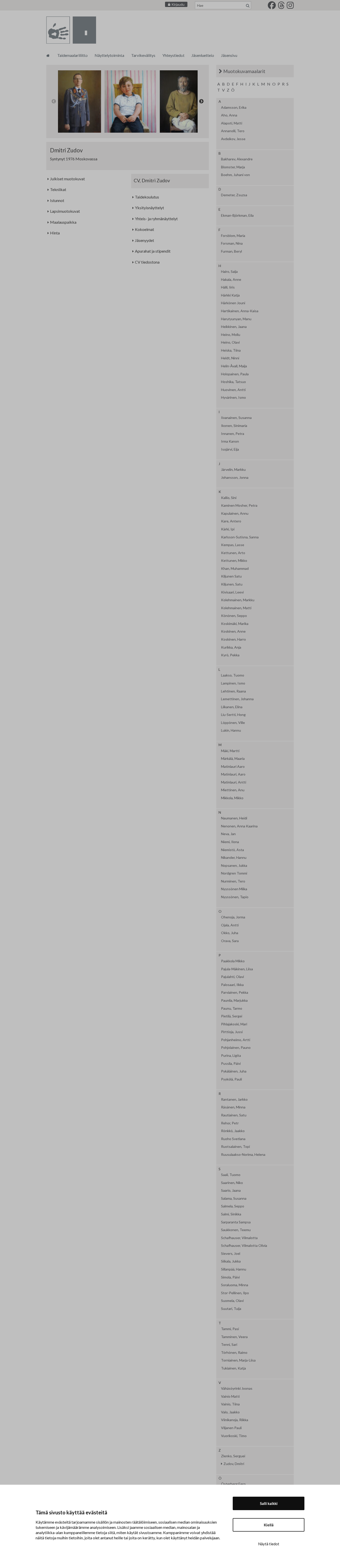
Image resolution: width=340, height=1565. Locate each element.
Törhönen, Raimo (234, 1353)
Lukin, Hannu (231, 730)
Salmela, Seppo (232, 1206)
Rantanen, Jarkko (234, 1099)
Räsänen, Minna (233, 1107)
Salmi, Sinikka (231, 1214)
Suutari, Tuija (231, 1309)
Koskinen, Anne (233, 631)
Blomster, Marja (233, 167)
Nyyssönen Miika (234, 889)
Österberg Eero (233, 1484)
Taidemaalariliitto (72, 55)
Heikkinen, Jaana (234, 327)
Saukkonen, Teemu (236, 1230)
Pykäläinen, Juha (233, 1071)
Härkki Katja (230, 295)
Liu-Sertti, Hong (233, 715)
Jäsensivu (229, 55)
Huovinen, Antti (233, 390)
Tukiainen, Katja (233, 1368)
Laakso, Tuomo (232, 675)
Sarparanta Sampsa (236, 1222)
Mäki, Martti (230, 751)
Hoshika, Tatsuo (233, 382)
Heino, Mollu (230, 335)
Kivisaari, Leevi (232, 592)
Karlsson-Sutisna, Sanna (240, 537)
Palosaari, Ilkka (232, 985)
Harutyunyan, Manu (236, 319)
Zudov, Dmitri (234, 1464)
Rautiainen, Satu (233, 1115)
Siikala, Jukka (231, 1261)
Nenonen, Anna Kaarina (239, 826)
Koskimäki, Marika (234, 624)
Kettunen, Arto (233, 553)
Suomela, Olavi (232, 1301)
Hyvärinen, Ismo (233, 397)
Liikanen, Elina (231, 707)
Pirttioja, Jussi (232, 1032)
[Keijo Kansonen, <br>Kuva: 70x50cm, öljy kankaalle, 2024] (182, 101)
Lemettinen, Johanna (237, 699)
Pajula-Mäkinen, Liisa (237, 969)
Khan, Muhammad (235, 569)
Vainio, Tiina (230, 1404)
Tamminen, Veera (234, 1337)
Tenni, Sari (229, 1345)
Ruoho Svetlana (233, 1139)
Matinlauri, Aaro (233, 774)
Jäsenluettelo (202, 55)
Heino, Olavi (230, 342)
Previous (53, 101)
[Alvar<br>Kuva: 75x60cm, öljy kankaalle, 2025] (130, 101)
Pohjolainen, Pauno (236, 1048)
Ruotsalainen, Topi (235, 1147)
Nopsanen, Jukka (234, 866)
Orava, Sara (230, 941)
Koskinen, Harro (233, 639)
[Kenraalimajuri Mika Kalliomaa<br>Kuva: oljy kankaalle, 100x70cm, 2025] (79, 101)
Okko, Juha (229, 933)
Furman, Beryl (231, 251)
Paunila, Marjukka (234, 1000)
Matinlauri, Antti (233, 782)
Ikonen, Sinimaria (234, 426)
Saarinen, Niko (232, 1183)
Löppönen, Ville (233, 723)
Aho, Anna (229, 115)
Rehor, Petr (230, 1123)
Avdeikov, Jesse (233, 139)
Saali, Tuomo (230, 1175)
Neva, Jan (228, 834)
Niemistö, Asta (232, 850)
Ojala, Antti (230, 925)
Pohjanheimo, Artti (235, 1040)
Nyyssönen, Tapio (234, 897)
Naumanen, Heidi (234, 818)
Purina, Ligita (231, 1056)
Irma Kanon (230, 441)
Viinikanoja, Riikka (234, 1420)
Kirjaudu (177, 4)
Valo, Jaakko (230, 1412)
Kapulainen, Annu (234, 513)
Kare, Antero (231, 521)
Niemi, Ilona (230, 842)
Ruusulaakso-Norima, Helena (243, 1155)
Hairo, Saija (229, 272)
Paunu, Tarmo (231, 1008)
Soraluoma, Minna (234, 1285)
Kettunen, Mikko (234, 561)
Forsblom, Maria (233, 236)
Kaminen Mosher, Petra (239, 505)
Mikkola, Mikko (232, 798)
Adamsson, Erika (233, 107)
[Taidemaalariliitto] (48, 55)
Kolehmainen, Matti (236, 608)
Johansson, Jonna (234, 478)
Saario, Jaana (231, 1190)
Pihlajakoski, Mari (234, 1024)
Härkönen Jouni (233, 303)
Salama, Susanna (233, 1198)
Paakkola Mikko (233, 961)
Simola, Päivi (230, 1277)
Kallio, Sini (228, 498)
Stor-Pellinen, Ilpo (235, 1293)
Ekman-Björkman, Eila (237, 215)
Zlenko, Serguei (233, 1456)
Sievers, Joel (230, 1254)
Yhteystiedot (173, 55)
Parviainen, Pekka (234, 992)
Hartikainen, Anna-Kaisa (239, 311)
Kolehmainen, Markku (237, 600)
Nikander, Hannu (233, 858)
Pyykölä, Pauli (231, 1079)
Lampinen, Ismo (233, 683)
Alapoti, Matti (231, 123)
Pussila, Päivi (231, 1064)
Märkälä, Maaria (233, 759)
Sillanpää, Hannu (233, 1269)
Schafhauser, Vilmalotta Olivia (244, 1246)
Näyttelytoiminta (109, 55)
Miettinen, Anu (232, 790)
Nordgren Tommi (234, 873)
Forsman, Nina (232, 243)
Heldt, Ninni (230, 358)
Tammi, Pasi (230, 1329)
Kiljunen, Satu (231, 584)
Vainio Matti (230, 1396)
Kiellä (269, 1525)
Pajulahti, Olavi (232, 977)
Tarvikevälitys (143, 55)
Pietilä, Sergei (231, 1016)
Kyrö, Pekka (230, 655)
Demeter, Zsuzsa (234, 195)
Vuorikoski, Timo (234, 1436)
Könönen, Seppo (234, 616)
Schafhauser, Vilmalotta (239, 1238)
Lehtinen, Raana (233, 691)
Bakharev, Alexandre (237, 159)
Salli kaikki (269, 1503)
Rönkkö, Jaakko (233, 1131)
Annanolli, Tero (232, 131)
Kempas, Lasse (232, 545)
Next (201, 101)
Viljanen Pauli (231, 1428)
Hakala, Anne (231, 280)
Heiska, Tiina (231, 350)
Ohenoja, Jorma (233, 917)
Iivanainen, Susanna (236, 418)
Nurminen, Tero (233, 881)
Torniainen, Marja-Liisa (238, 1360)
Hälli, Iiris (228, 287)
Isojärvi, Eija (230, 449)
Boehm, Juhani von (235, 175)
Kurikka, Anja (231, 647)
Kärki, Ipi (227, 529)
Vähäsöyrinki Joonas (236, 1388)
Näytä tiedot (268, 1544)
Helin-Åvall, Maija (234, 366)
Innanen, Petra (232, 434)
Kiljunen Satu (231, 576)
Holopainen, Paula (235, 374)
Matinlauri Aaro (233, 767)
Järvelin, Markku (233, 470)
